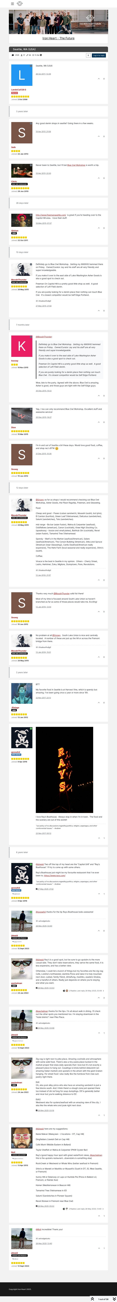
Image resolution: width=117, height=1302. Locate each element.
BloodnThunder (19, 279)
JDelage (15, 707)
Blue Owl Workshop (76, 165)
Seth (13, 147)
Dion (13, 427)
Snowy (14, 469)
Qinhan (14, 230)
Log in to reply (99, 55)
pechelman (16, 983)
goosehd (15, 752)
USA (17, 55)
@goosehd (17, 941)
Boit (13, 1152)
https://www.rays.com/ (54, 875)
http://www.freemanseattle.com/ (51, 215)
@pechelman (18, 1041)
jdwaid (14, 935)
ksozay (14, 360)
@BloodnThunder (62, 593)
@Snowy (40, 499)
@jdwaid (17, 894)
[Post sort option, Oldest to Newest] (88, 55)
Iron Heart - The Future (58, 38)
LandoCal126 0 (18, 89)
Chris (14, 181)
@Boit (16, 1259)
